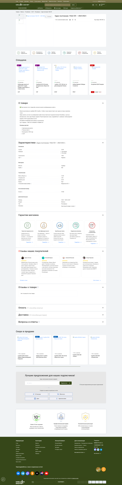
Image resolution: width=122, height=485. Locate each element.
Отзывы (21, 1)
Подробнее (28, 242)
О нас (17, 1)
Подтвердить (61, 481)
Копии (36, 449)
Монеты (41, 8)
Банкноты (49, 8)
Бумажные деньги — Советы (80, 445)
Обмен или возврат (20, 453)
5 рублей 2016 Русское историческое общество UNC (42, 86)
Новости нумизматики (79, 447)
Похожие (49, 16)
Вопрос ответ (45, 1)
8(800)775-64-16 (99, 1)
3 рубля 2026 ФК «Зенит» (77, 355)
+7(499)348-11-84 (98, 445)
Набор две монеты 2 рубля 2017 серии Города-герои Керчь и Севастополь (23, 87)
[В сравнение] (70, 19)
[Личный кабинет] (93, 4)
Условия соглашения (20, 457)
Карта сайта (18, 461)
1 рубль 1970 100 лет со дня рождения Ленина (60, 85)
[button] (61, 103)
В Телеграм (38, 394)
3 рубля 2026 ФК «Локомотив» (95, 356)
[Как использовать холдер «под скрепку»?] (75, 206)
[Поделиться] (75, 19)
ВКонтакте (62, 394)
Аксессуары (58, 8)
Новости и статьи (52, 1)
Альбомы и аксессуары (40, 447)
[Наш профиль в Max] (95, 450)
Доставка (26, 1)
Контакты (60, 1)
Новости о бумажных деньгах (81, 449)
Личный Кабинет (58, 443)
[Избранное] (96, 4)
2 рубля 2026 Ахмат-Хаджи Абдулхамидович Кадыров (24, 357)
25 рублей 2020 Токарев (97, 84)
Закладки (57, 447)
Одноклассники (62, 398)
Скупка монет (66, 1)
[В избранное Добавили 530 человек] (73, 19)
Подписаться (64, 383)
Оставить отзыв (23, 280)
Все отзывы (96, 280)
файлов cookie (75, 478)
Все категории (23, 8)
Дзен (38, 398)
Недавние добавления (76, 8)
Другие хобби (38, 451)
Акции (66, 8)
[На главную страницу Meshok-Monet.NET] (22, 4)
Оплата (31, 1)
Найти (73, 4)
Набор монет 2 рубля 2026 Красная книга (41, 356)
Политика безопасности (21, 459)
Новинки (37, 453)
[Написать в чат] (3, 479)
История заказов (58, 445)
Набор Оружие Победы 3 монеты (79, 85)
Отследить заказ (58, 449)
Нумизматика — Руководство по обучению (84, 443)
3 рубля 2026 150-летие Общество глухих (60, 356)
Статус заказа (38, 1)
